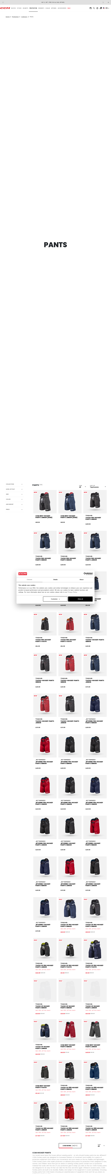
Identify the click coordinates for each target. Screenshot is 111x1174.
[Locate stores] (90, 8)
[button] (13, 8)
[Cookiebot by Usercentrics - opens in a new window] (85, 573)
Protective (15, 17)
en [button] (107, 8)
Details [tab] (55, 579)
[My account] (97, 8)
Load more (70, 1146)
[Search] (94, 8)
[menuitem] (13, 8)
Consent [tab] (29, 579)
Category (24, 17)
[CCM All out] (5, 8)
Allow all (80, 599)
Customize (54, 599)
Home (8, 17)
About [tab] (81, 579)
